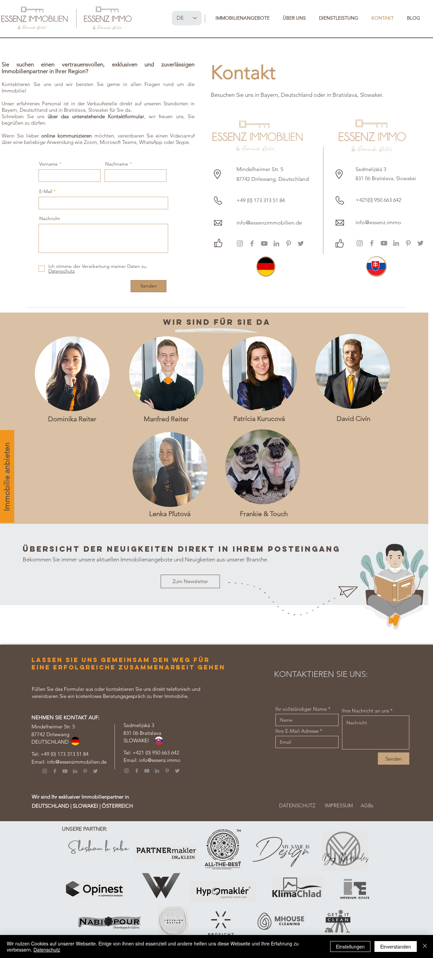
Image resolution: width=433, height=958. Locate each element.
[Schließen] (425, 946)
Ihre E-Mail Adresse (297, 730)
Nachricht (49, 218)
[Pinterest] (288, 243)
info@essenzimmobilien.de (77, 762)
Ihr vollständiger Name (301, 708)
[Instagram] (240, 243)
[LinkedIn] (276, 243)
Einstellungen (350, 946)
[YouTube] (264, 243)
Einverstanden (395, 946)
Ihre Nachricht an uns (365, 710)
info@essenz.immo (159, 760)
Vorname (48, 164)
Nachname (116, 164)
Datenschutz (46, 949)
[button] (242, 18)
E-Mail (45, 191)
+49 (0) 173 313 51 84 (65, 754)
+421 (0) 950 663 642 (156, 752)
